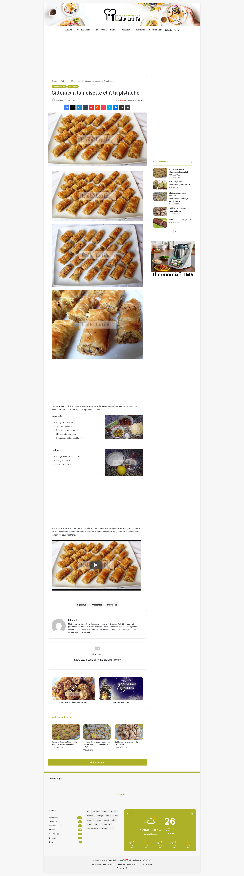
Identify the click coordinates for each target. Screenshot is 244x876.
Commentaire (97, 762)
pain (116, 816)
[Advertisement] (122, 54)
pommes (98, 820)
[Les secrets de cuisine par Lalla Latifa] (122, 14)
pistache (113, 604)
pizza (89, 820)
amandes (96, 811)
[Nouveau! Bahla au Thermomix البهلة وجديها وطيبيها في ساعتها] (66, 732)
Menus (113, 30)
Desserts (125, 30)
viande (104, 829)
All (88, 811)
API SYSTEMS (145, 860)
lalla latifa (59, 100)
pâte (113, 820)
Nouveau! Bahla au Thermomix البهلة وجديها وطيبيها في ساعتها (64, 743)
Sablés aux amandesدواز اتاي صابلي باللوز (127, 743)
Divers (51, 842)
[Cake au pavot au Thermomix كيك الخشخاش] (160, 185)
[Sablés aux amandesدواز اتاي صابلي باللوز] (129, 732)
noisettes (97, 604)
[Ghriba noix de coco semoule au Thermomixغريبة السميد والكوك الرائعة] (97, 732)
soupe (89, 824)
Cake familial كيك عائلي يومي (180, 219)
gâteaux (82, 604)
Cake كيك (113, 811)
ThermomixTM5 (92, 829)
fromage (100, 816)
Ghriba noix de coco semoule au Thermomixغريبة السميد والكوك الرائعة (96, 744)
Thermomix (140, 30)
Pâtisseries (100, 30)
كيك (111, 829)
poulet (106, 820)
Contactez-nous (145, 864)
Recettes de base (84, 30)
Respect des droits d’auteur (103, 864)
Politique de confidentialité (126, 864)
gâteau (108, 816)
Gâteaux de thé (77, 81)
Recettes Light (155, 30)
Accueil (68, 30)
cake (104, 811)
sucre (97, 824)
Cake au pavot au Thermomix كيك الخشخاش (179, 183)
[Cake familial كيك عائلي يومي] (160, 223)
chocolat (90, 816)
